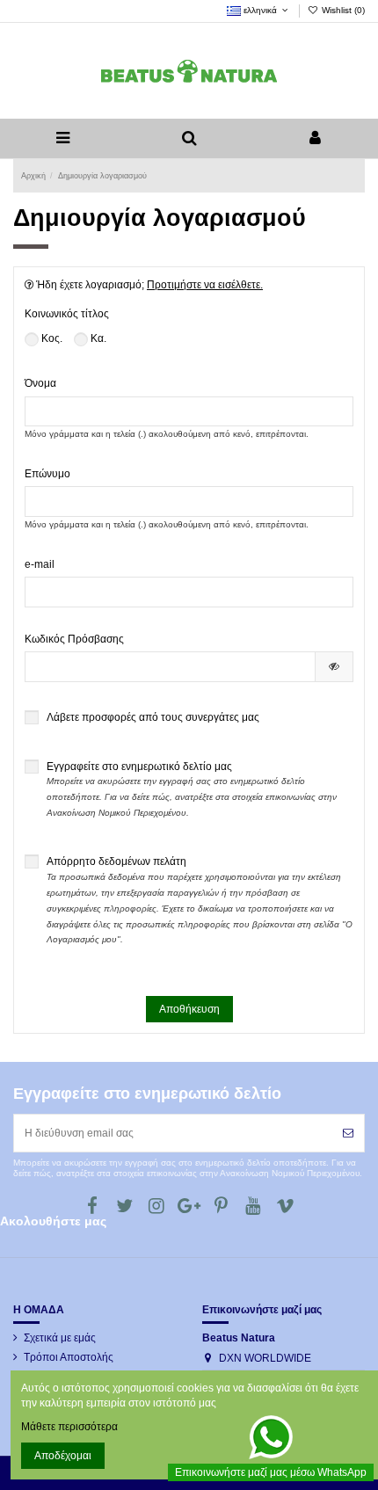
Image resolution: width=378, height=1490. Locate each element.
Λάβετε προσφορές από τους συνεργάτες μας (153, 717)
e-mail (40, 564)
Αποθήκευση (189, 1009)
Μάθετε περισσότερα (69, 1427)
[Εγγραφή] (348, 1133)
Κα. (97, 338)
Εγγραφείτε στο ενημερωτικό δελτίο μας (192, 789)
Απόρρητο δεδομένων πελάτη (200, 899)
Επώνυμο (47, 474)
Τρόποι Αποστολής (68, 1357)
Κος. (50, 338)
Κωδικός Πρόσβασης (74, 639)
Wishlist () (342, 10)
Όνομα (40, 383)
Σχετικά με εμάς (60, 1338)
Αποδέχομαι (62, 1456)
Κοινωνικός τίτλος (67, 314)
